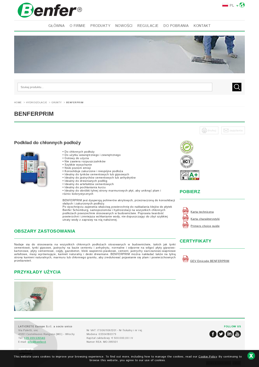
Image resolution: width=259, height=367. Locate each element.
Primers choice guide (205, 226)
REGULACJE (147, 26)
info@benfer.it (37, 342)
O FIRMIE (78, 26)
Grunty (56, 102)
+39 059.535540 (34, 338)
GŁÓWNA (56, 26)
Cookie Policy (207, 357)
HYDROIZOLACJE (36, 102)
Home (18, 102)
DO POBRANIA (176, 26)
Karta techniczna (202, 211)
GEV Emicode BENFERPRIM (209, 261)
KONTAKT (202, 26)
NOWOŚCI (124, 26)
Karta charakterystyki (205, 218)
